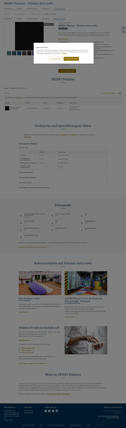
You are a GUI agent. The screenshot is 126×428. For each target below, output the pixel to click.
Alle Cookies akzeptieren (71, 58)
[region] (64, 53)
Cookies (64, 53)
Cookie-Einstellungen (56, 58)
